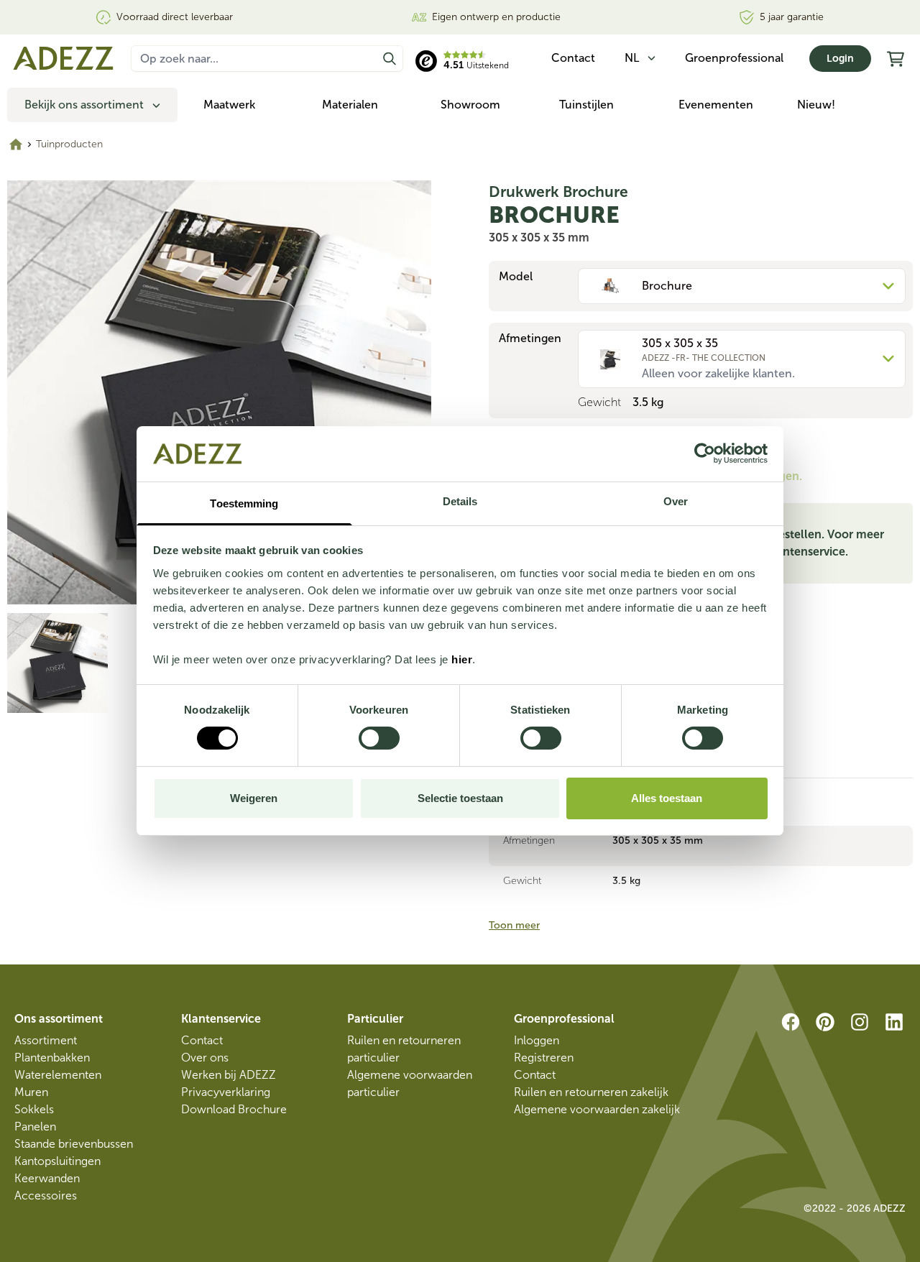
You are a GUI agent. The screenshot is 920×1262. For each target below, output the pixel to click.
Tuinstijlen (586, 104)
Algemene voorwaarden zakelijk (597, 1109)
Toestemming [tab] (244, 503)
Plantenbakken (52, 1057)
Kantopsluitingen (57, 1161)
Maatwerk (229, 104)
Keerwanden (47, 1178)
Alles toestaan (666, 798)
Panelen (35, 1126)
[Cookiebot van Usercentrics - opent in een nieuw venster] (705, 453)
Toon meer (514, 925)
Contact (202, 1040)
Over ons (205, 1057)
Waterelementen (57, 1075)
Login (840, 58)
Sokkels (34, 1109)
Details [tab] (460, 501)
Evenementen (715, 104)
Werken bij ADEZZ (228, 1075)
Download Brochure (234, 1109)
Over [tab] (675, 501)
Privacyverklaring (225, 1092)
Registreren (544, 1057)
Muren (31, 1092)
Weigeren (253, 798)
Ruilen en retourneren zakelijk (591, 1092)
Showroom (470, 104)
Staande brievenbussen (73, 1144)
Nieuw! (816, 104)
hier (461, 659)
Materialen (350, 104)
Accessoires (45, 1195)
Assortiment (45, 1040)
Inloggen (536, 1040)
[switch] (379, 738)
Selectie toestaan (460, 798)
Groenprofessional (734, 58)
